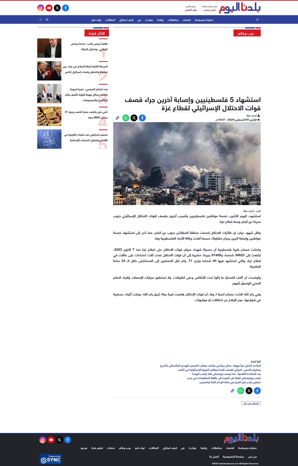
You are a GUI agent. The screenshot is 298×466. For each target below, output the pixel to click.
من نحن (252, 456)
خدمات (111, 447)
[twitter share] (134, 117)
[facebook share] (142, 117)
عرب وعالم (125, 447)
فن (139, 19)
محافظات (173, 19)
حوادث (149, 19)
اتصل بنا (214, 456)
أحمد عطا (252, 115)
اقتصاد (187, 19)
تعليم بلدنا (97, 447)
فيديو (84, 447)
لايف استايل (126, 19)
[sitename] (241, 438)
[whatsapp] (117, 117)
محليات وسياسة (204, 19)
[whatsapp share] (125, 117)
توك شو (96, 19)
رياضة (160, 19)
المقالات (110, 19)
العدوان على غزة (251, 403)
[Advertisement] (187, 64)
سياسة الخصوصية (233, 456)
